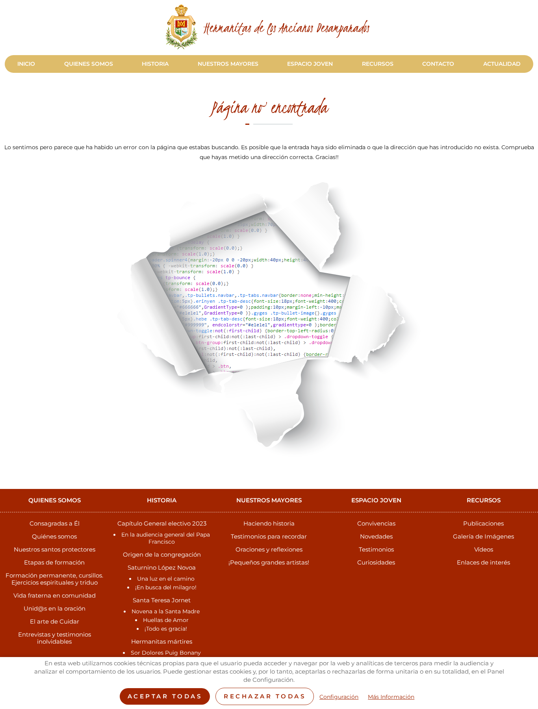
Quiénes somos (54, 536)
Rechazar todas (265, 696)
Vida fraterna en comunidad (54, 595)
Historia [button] (155, 63)
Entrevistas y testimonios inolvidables (54, 638)
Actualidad (502, 63)
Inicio (26, 63)
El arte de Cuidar (54, 621)
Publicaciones (483, 523)
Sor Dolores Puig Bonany (166, 652)
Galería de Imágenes (483, 536)
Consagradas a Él (55, 523)
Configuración (338, 697)
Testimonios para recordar (269, 536)
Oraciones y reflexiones (269, 549)
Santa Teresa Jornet (162, 600)
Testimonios (376, 549)
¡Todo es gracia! (166, 628)
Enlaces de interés (483, 562)
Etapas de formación (54, 562)
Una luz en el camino (166, 578)
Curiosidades (376, 562)
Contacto (438, 63)
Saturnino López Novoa (162, 567)
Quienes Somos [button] (88, 63)
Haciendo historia (269, 523)
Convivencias (376, 523)
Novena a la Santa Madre (166, 611)
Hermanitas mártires (161, 641)
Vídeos (483, 549)
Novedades (376, 536)
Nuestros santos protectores (54, 549)
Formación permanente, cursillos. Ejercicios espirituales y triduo (54, 579)
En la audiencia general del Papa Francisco (165, 538)
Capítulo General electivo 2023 (161, 523)
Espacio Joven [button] (310, 63)
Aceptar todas (165, 696)
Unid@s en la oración (54, 608)
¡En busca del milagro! (166, 587)
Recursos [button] (377, 63)
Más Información (391, 697)
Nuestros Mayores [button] (228, 63)
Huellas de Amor (166, 620)
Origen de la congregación (162, 554)
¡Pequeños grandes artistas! (268, 562)
